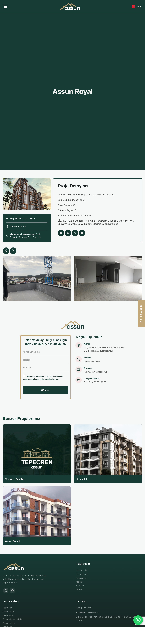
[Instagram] (5, 590)
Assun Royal (8, 611)
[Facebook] (12, 590)
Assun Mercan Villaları (13, 619)
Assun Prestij (9, 623)
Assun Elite (8, 615)
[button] (5, 6)
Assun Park (8, 607)
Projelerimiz (81, 578)
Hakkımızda (81, 570)
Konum (79, 582)
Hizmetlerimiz (82, 574)
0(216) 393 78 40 (83, 608)
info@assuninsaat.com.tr (87, 612)
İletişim (79, 589)
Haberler (80, 585)
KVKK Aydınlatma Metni (53, 377)
